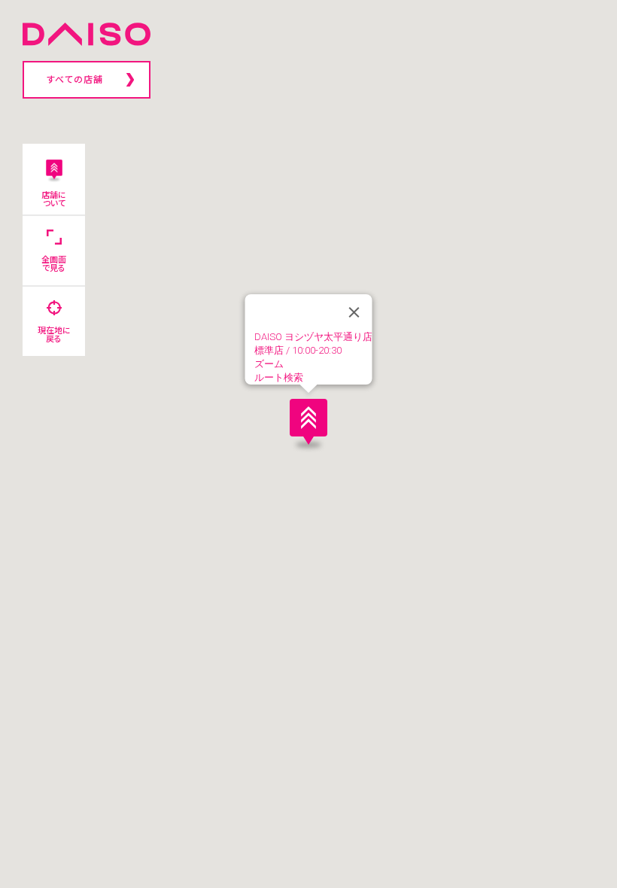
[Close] (354, 312)
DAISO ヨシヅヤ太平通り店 (313, 336)
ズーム (269, 363)
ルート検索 (278, 377)
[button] (308, 421)
